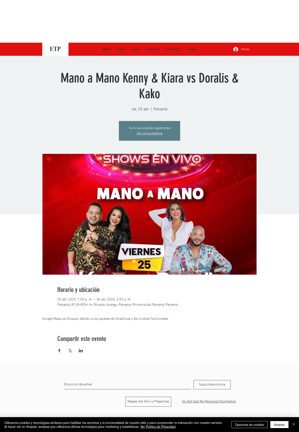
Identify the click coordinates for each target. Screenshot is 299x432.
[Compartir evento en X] (70, 350)
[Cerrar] (293, 424)
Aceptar (279, 424)
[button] (192, 49)
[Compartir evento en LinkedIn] (81, 350)
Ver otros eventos (150, 133)
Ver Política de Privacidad (158, 426)
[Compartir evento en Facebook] (59, 350)
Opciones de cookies (249, 424)
